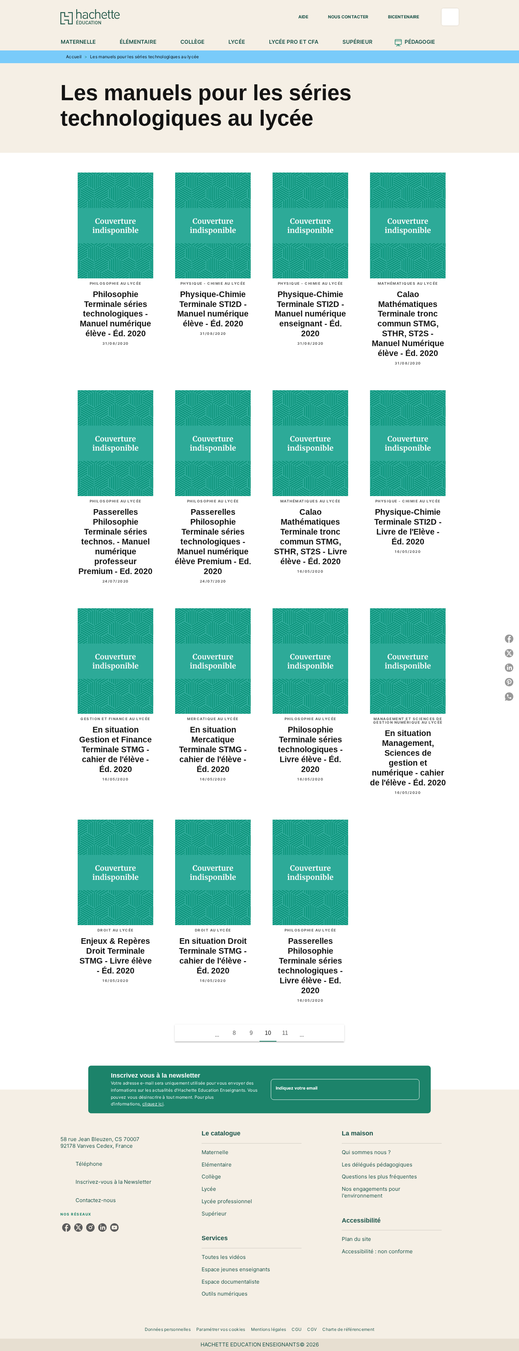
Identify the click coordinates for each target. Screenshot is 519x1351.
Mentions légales (268, 1329)
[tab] (82, 42)
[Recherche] (450, 16)
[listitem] (66, 1228)
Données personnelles (168, 1329)
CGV (312, 1329)
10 (268, 1033)
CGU (297, 1329)
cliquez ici (152, 1104)
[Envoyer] (410, 1089)
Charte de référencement (348, 1329)
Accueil (74, 56)
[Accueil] (90, 17)
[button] (299, 17)
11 (285, 1033)
